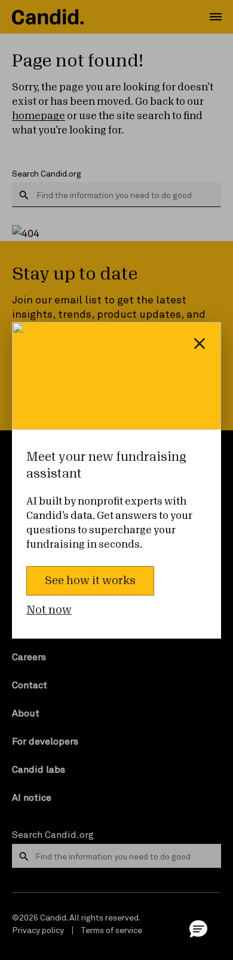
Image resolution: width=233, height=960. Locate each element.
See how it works (90, 580)
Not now (49, 609)
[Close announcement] (199, 343)
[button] (198, 928)
